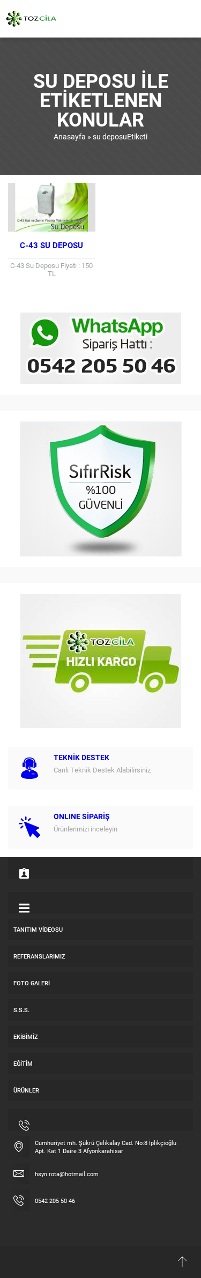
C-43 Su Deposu (51, 245)
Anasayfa (70, 136)
